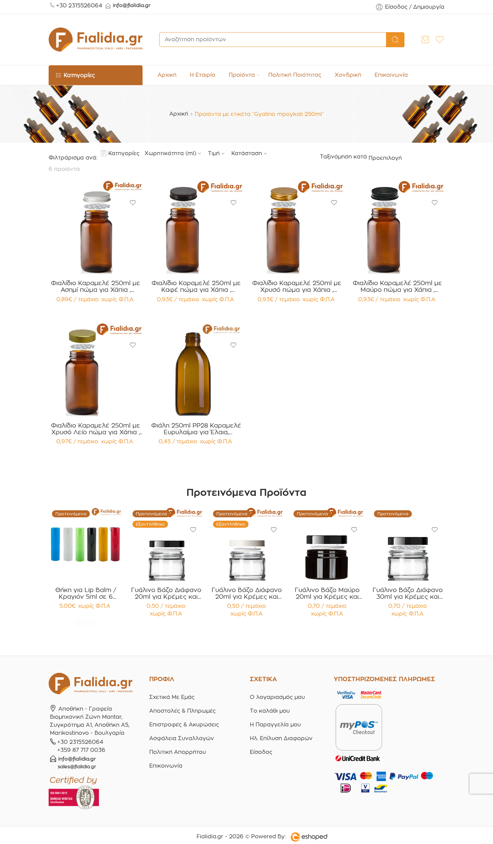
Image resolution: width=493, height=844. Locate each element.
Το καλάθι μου (270, 711)
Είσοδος (261, 752)
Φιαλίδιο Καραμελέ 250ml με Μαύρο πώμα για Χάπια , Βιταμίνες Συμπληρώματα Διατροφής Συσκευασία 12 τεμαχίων (397, 286)
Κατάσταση (246, 153)
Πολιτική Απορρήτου (177, 752)
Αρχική (167, 75)
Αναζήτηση (395, 40)
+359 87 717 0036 (81, 750)
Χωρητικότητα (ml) (170, 153)
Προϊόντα (242, 75)
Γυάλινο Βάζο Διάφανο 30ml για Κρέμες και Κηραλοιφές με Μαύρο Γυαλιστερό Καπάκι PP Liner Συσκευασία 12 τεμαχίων (408, 593)
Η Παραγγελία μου (275, 724)
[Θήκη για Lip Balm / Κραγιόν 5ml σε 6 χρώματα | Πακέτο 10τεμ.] (85, 544)
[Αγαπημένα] (133, 203)
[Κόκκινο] (78, 623)
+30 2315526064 (79, 5)
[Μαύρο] (93, 623)
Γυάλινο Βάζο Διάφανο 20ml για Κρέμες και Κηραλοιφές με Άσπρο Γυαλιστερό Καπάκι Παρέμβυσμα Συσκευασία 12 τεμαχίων (247, 593)
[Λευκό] (86, 623)
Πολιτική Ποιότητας (294, 75)
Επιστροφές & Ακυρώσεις (184, 724)
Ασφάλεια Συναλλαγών (181, 738)
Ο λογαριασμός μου (277, 697)
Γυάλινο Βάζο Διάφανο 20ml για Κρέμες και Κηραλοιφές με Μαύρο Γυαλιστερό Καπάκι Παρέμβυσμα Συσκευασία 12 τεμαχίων (166, 593)
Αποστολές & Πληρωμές (182, 711)
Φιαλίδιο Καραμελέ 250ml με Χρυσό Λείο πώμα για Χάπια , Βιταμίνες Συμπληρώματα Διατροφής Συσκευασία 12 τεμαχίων (95, 429)
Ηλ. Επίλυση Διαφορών (281, 738)
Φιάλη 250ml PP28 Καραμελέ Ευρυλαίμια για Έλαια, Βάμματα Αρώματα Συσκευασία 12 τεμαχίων (196, 429)
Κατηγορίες (124, 153)
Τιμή (214, 153)
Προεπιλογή (385, 158)
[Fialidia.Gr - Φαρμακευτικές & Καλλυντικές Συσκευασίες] (96, 39)
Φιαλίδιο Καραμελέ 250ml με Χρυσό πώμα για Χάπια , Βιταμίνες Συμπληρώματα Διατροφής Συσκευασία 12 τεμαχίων (296, 286)
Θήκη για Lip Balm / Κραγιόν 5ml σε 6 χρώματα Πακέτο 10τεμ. (85, 593)
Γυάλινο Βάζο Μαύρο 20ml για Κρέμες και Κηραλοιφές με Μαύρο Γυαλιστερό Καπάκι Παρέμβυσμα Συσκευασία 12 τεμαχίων (327, 593)
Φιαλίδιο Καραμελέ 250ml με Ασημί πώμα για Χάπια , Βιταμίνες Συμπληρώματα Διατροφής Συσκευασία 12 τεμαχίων (95, 286)
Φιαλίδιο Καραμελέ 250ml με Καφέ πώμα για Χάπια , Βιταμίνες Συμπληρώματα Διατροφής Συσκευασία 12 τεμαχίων (196, 286)
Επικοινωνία (391, 75)
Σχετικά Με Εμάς (172, 697)
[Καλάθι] (425, 39)
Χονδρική (348, 75)
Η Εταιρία (202, 75)
